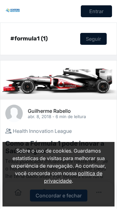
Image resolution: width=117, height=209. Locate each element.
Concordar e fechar (59, 195)
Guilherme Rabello (49, 110)
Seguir (93, 39)
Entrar (96, 11)
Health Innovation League (42, 131)
